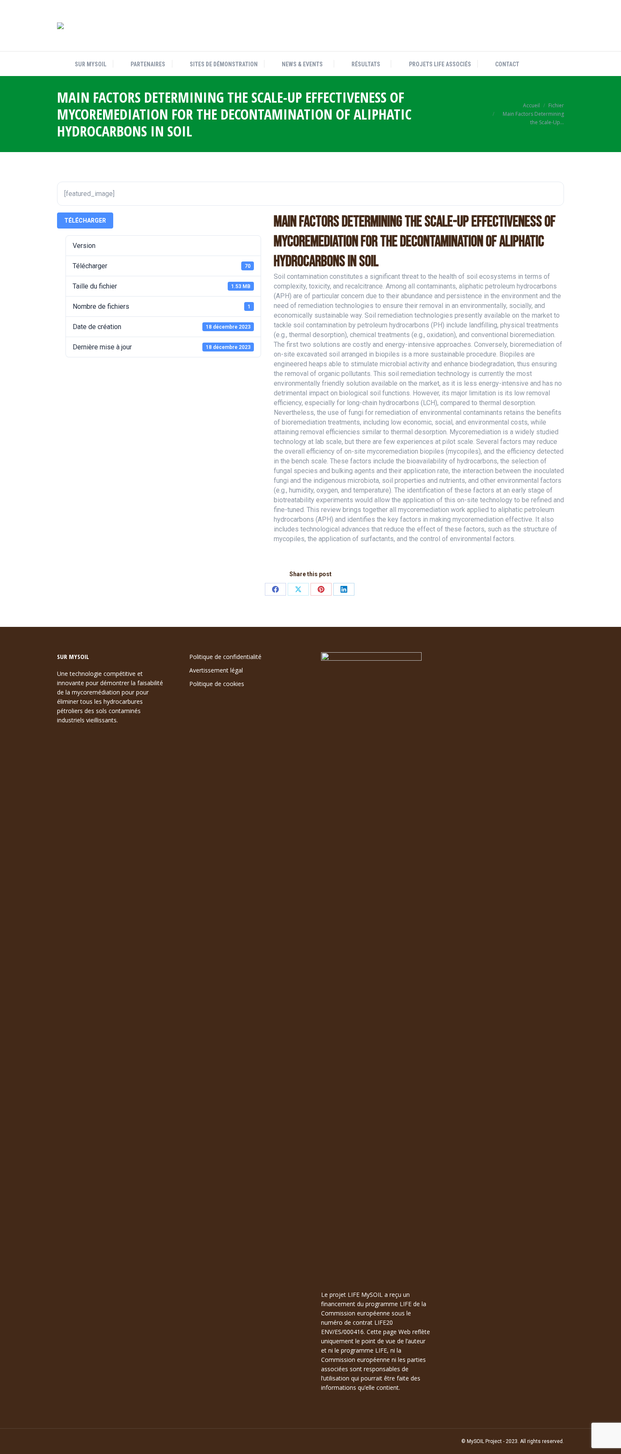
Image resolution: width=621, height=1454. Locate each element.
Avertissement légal (216, 670)
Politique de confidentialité (225, 657)
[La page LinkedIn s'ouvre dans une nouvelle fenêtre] (543, 25)
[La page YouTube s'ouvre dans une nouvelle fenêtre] (557, 25)
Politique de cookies (216, 684)
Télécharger (85, 220)
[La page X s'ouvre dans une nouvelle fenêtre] (529, 25)
